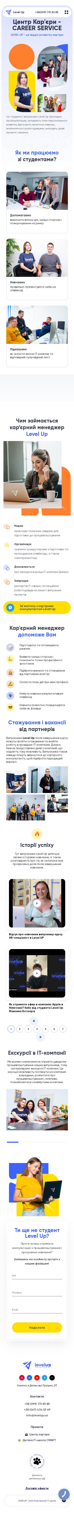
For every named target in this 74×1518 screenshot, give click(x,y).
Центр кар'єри (39, 1434)
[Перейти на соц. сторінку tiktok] (52, 1377)
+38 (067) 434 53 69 (37, 1409)
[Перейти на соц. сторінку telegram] (44, 1377)
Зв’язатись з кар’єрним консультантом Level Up (38, 607)
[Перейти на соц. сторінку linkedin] (29, 1377)
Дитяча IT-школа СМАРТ (39, 1440)
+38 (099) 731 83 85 (37, 1404)
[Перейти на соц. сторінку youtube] (37, 1377)
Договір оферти (37, 1488)
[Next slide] (40, 1037)
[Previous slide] (33, 1020)
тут (43, 1478)
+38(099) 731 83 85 (46, 12)
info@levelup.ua (37, 1415)
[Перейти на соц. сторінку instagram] (22, 1377)
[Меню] (66, 12)
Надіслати (37, 1327)
